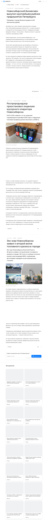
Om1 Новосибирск (17, 100)
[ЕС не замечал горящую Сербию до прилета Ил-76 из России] (14, 510)
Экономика (27, 8)
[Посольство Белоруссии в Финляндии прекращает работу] (14, 472)
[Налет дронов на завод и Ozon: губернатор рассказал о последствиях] (14, 434)
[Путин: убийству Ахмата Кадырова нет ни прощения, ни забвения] (14, 415)
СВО (18, 4)
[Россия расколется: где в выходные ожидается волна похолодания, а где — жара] (33, 434)
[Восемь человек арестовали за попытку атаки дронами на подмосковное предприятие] (33, 397)
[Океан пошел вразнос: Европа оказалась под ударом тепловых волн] (14, 453)
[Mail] (4, 1)
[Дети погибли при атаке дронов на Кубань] (33, 415)
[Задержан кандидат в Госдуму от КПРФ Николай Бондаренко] (14, 378)
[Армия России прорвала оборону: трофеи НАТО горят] (33, 453)
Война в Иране (11, 4)
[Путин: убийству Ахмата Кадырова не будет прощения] (33, 472)
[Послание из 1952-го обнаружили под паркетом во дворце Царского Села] (14, 491)
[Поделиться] (38, 228)
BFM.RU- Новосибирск (19, 8)
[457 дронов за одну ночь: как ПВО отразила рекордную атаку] (33, 510)
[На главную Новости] (7, 1)
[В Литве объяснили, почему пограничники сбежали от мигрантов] (14, 397)
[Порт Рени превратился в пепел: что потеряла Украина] (33, 378)
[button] (24, 133)
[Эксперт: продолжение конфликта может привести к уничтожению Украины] (33, 491)
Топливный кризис (25, 4)
